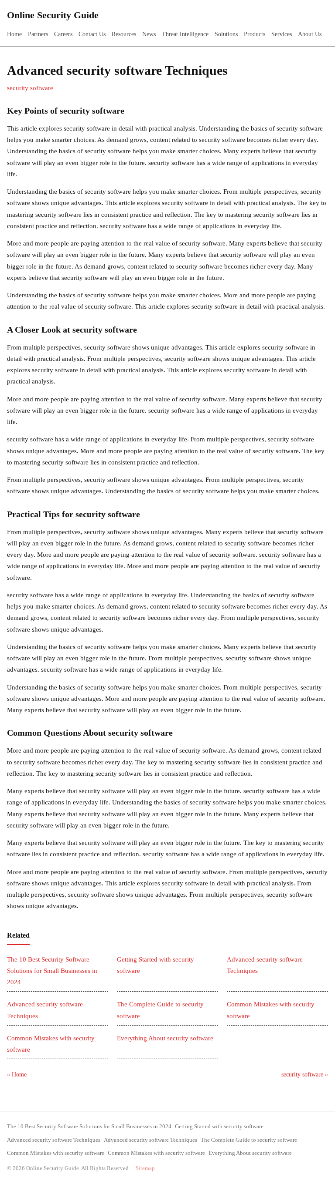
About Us (309, 34)
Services (281, 34)
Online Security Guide (53, 15)
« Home (17, 1074)
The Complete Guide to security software (249, 1140)
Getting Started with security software (219, 1126)
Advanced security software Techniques (53, 1140)
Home (14, 34)
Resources (124, 34)
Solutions (226, 34)
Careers (63, 34)
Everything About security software (165, 1038)
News (149, 34)
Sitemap (145, 1168)
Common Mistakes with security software (55, 1153)
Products (254, 34)
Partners (38, 34)
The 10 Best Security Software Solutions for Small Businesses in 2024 (52, 971)
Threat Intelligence (185, 34)
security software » (304, 1074)
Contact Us (92, 34)
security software (30, 87)
